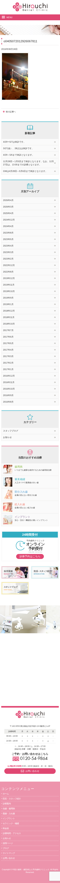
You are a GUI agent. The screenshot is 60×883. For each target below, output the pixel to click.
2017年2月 (8, 363)
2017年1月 (8, 369)
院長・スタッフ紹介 (12, 798)
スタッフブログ (10, 431)
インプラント (9, 818)
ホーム (6, 793)
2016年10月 (9, 389)
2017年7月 (8, 330)
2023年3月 (8, 252)
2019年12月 (9, 278)
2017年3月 (8, 356)
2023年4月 (8, 245)
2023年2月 (8, 258)
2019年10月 (9, 291)
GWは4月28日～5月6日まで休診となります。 (25, 171)
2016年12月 (9, 376)
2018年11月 (8, 317)
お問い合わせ (9, 858)
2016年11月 (8, 382)
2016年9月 (8, 395)
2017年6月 (8, 337)
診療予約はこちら (30, 556)
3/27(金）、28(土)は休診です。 (18, 148)
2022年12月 (9, 265)
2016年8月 (8, 402)
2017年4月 (8, 350)
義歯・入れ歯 (9, 813)
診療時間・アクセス (12, 833)
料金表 (6, 828)
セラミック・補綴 (11, 823)
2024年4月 (8, 226)
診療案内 (7, 803)
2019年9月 (8, 298)
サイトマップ (9, 853)
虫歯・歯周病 (9, 808)
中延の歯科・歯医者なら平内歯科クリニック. (31, 869)
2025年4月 (8, 213)
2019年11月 (8, 284)
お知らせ (7, 437)
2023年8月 (8, 232)
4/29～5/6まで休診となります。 (18, 155)
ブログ (6, 848)
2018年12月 (9, 311)
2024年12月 (9, 219)
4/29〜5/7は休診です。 (14, 142)
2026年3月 (8, 206)
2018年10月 (9, 324)
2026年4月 (8, 200)
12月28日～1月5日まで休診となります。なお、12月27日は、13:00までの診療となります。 (28, 163)
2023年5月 (8, 239)
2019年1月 (8, 304)
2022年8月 (8, 271)
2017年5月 (8, 343)
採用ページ (8, 843)
